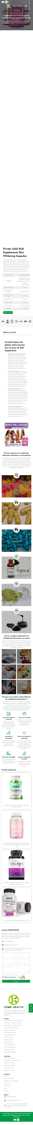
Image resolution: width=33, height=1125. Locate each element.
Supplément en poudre (9, 1065)
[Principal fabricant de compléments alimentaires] (13, 1001)
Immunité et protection (9, 1044)
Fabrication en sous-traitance (11, 1081)
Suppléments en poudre (10, 1032)
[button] (18, 10)
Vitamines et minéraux (9, 1049)
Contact (6, 1090)
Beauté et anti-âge (8, 1040)
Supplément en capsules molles (12, 1060)
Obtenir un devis (17, 6)
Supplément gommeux (9, 1062)
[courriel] (31, 1006)
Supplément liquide (9, 1067)
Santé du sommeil (8, 1037)
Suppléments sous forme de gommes (13, 1020)
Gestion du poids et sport (10, 1047)
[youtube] (3, 2)
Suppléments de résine (9, 1035)
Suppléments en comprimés (11, 1027)
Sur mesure (7, 1083)
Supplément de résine (9, 1070)
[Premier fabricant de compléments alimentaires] (9, 6)
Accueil (3, 20)
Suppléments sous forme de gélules (13, 1022)
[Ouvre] (26, 6)
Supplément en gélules (9, 1058)
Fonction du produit (8, 1078)
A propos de (7, 1085)
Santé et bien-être (8, 1042)
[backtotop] (31, 1010)
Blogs (5, 1088)
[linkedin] (6, 2)
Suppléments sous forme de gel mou (13, 1025)
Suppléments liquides (9, 1030)
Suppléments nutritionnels (10, 1052)
